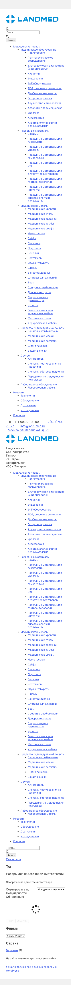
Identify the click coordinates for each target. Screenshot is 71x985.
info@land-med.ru (32, 426)
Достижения (28, 405)
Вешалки (33, 253)
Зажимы (33, 133)
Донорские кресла (39, 292)
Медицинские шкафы (41, 228)
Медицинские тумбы (41, 223)
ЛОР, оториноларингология (45, 88)
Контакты (19, 415)
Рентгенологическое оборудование (40, 59)
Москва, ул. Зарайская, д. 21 (28, 430)
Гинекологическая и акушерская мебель (40, 312)
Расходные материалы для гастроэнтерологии (45, 180)
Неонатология (36, 233)
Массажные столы (39, 318)
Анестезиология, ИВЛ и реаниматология (42, 124)
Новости (18, 392)
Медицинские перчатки (42, 340)
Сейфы (32, 238)
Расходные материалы (35, 130)
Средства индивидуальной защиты (42, 327)
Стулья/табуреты (39, 262)
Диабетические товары (42, 93)
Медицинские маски (41, 335)
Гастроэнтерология (40, 98)
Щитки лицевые (38, 345)
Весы (31, 282)
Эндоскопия (35, 78)
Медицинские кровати (42, 208)
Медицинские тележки (42, 218)
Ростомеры (35, 257)
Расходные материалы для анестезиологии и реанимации (45, 197)
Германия (12, 950)
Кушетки (33, 305)
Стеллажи (34, 243)
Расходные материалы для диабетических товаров (45, 172)
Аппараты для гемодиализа (45, 107)
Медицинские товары (26, 46)
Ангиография (36, 117)
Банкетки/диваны (39, 272)
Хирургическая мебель (42, 323)
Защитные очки (37, 350)
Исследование (30, 410)
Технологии (28, 395)
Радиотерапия (37, 52)
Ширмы (32, 267)
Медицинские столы (40, 213)
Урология (33, 112)
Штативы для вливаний (42, 277)
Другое (25, 355)
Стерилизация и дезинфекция (38, 299)
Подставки (34, 248)
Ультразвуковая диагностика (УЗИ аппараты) (46, 67)
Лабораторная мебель (42, 387)
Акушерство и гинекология (44, 103)
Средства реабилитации (43, 287)
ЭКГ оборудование (39, 83)
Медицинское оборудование (38, 49)
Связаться (13, 859)
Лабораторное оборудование (39, 384)
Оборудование (30, 400)
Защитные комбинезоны (43, 331)
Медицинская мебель (34, 205)
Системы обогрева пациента (46, 371)
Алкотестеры (36, 358)
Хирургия (34, 73)
